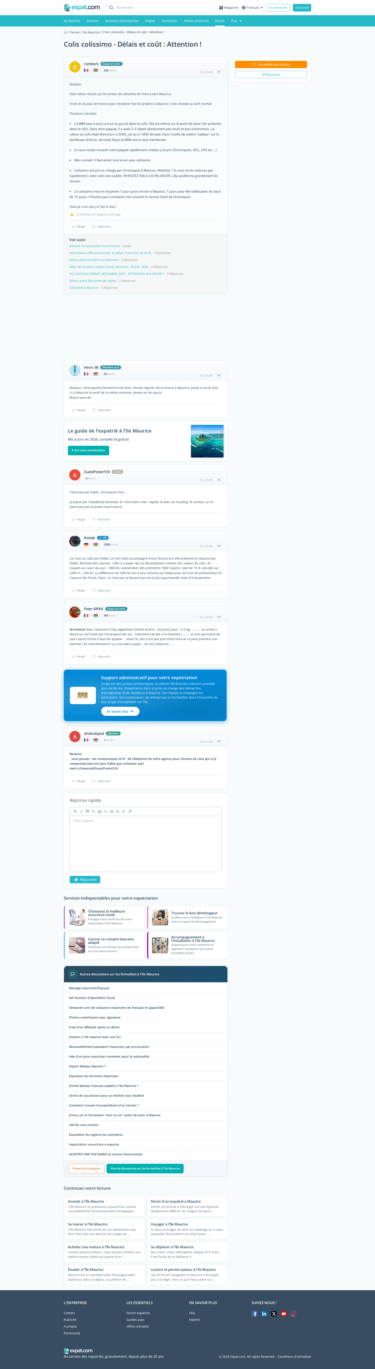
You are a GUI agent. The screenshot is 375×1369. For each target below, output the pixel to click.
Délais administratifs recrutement (93, 260)
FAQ (192, 1313)
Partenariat (72, 1333)
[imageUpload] (99, 811)
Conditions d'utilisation (294, 1356)
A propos (70, 1326)
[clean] (129, 811)
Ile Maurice (72, 21)
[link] (93, 811)
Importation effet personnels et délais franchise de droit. (110, 253)
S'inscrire (302, 7)
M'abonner (271, 74)
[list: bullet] (111, 811)
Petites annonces (196, 21)
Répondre (104, 226)
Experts (194, 1320)
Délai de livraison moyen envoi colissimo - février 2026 (108, 267)
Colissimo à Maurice (84, 288)
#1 (218, 72)
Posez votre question (86, 1168)
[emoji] (105, 811)
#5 (218, 617)
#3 (218, 480)
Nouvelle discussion (274, 64)
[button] (123, 811)
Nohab (89, 538)
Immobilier (170, 21)
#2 (218, 375)
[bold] (75, 811)
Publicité (70, 1320)
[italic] (81, 811)
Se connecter (277, 7)
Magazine (231, 7)
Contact (69, 1313)
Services (93, 21)
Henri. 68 (91, 367)
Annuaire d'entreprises (122, 21)
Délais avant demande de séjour (92, 281)
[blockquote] (87, 811)
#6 (218, 741)
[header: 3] (117, 811)
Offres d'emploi (138, 1326)
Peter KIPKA (93, 609)
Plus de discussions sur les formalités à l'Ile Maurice (145, 1168)
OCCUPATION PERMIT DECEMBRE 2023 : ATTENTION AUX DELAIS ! (116, 274)
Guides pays (135, 1320)
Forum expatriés (138, 1313)
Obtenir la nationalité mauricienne (94, 246)
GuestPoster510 (97, 472)
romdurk (91, 64)
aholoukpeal (94, 733)
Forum (220, 21)
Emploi (150, 21)
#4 (218, 546)
